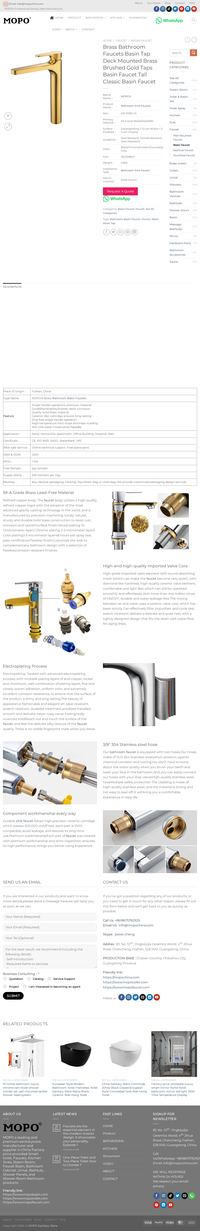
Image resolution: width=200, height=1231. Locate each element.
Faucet (121, 40)
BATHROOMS (94, 17)
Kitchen (175, 115)
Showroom (137, 17)
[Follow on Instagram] (163, 9)
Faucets (100, 297)
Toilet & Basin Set (179, 99)
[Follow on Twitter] (175, 9)
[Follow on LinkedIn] (188, 9)
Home (107, 40)
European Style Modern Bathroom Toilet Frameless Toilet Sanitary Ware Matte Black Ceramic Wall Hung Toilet (75, 1089)
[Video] (8, 116)
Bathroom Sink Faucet (135, 170)
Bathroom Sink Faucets (136, 105)
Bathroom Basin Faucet (125, 219)
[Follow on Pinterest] (181, 9)
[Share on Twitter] (113, 232)
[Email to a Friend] (120, 232)
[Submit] (193, 52)
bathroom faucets (67, 306)
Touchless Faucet (184, 155)
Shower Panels (15, 1174)
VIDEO (56, 29)
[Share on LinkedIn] (134, 232)
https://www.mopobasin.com (25, 1194)
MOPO (125, 96)
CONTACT (88, 29)
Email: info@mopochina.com (26, 3)
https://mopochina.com (121, 977)
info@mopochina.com (136, 925)
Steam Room (179, 89)
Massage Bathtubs (176, 227)
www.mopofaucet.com (132, 987)
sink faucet (24, 821)
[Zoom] (8, 126)
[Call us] (191, 1195)
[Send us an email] (142, 997)
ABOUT (70, 29)
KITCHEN (116, 17)
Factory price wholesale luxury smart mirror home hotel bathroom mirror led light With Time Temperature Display (173, 1089)
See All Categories (177, 80)
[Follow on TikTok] (169, 9)
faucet (49, 500)
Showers (175, 184)
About (139, 3)
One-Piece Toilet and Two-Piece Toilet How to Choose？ (79, 1161)
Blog (168, 3)
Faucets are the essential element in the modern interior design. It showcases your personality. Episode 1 (79, 1135)
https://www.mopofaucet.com (26, 1202)
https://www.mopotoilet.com (125, 982)
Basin (173, 217)
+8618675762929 (127, 920)
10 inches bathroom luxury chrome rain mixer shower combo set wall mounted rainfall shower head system (25, 1089)
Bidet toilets (178, 163)
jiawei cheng (125, 934)
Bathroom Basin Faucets (69, 398)
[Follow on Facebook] (156, 9)
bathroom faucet (123, 752)
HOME (59, 17)
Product (74, 17)
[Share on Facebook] (106, 232)
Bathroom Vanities (177, 194)
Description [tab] (12, 286)
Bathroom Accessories (178, 252)
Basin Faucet (141, 40)
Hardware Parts (180, 243)
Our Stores (153, 3)
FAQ (192, 3)
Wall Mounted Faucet (182, 137)
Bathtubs (176, 203)
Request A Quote (120, 191)
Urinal (174, 177)
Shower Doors (179, 210)
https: (107, 987)
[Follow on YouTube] (194, 9)
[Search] (193, 20)
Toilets (174, 170)
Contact (180, 3)
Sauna (174, 262)
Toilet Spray (177, 108)
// (113, 987)
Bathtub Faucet (183, 150)
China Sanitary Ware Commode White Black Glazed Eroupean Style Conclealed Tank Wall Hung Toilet (124, 1089)
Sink (172, 122)
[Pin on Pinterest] (127, 232)
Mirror (174, 236)
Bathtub (36, 1170)
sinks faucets (92, 306)
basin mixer (113, 306)
